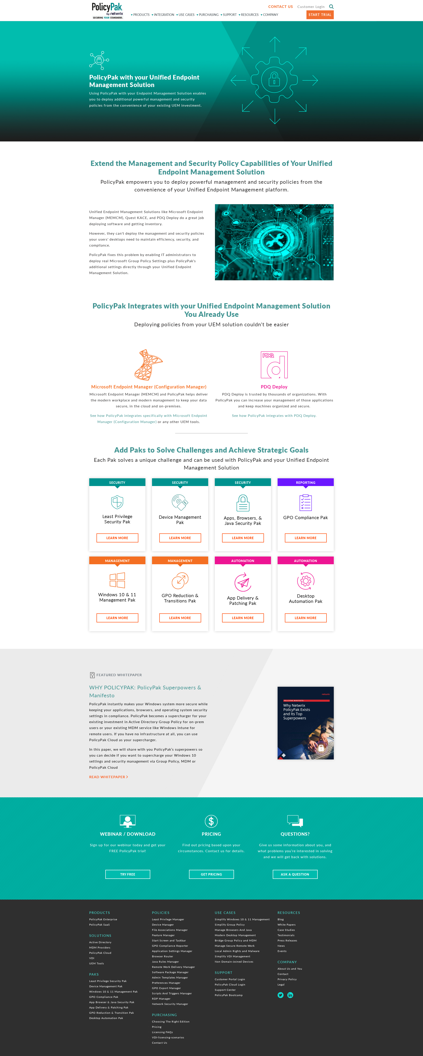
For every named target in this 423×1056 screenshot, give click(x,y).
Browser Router (162, 956)
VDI (91, 958)
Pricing (156, 1026)
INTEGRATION (164, 15)
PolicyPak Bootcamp (229, 995)
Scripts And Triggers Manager (172, 993)
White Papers (287, 924)
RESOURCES (250, 15)
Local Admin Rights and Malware (237, 951)
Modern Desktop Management (235, 935)
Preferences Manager (166, 982)
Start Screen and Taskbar (169, 940)
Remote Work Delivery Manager (173, 967)
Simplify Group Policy (230, 924)
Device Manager (163, 924)
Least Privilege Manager (168, 919)
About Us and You (290, 968)
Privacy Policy (287, 979)
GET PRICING (211, 874)
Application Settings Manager (172, 951)
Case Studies (286, 930)
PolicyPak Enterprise (103, 919)
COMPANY (270, 15)
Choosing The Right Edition (171, 1021)
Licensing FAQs (162, 1032)
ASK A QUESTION (295, 874)
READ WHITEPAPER (107, 777)
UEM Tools (96, 963)
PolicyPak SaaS (99, 924)
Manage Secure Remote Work (235, 945)
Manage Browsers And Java (233, 930)
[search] (331, 6)
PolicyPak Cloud (100, 952)
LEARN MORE (117, 538)
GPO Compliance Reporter (170, 945)
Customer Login (311, 6)
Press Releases (287, 940)
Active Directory (100, 942)
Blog (281, 919)
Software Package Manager (170, 972)
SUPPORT (230, 15)
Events (282, 951)
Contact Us (159, 1042)
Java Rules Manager (165, 961)
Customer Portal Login (230, 979)
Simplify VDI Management (232, 956)
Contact (283, 974)
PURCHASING (209, 15)
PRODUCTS (141, 15)
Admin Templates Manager (170, 977)
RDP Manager (161, 998)
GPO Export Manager (166, 988)
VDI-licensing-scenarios (168, 1037)
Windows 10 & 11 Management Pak (113, 991)
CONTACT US (280, 6)
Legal (281, 984)
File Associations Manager (170, 930)
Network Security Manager (170, 1004)
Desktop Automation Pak (106, 1018)
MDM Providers (99, 947)
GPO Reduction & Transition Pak (111, 1012)
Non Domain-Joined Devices (234, 961)
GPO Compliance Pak (103, 996)
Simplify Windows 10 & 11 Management (242, 919)
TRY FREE (127, 874)
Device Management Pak (105, 986)
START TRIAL (320, 15)
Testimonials (286, 935)
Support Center (225, 989)
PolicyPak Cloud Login (230, 984)
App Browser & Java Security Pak (111, 1002)
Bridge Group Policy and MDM (236, 940)
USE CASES (187, 15)
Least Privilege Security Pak (108, 981)
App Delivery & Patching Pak (108, 1007)
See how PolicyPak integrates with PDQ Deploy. (274, 415)
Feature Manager (163, 935)
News (281, 945)
